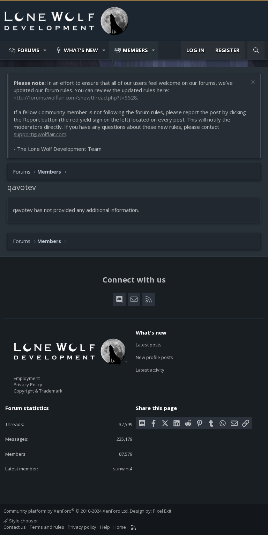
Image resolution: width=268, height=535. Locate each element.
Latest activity (150, 370)
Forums (28, 49)
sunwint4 (122, 469)
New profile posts (154, 357)
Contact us (14, 527)
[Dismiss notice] (252, 83)
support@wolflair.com (40, 134)
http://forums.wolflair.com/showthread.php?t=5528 (75, 97)
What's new (81, 49)
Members (135, 49)
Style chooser (23, 521)
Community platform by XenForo (66, 511)
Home (119, 527)
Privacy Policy (28, 384)
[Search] (256, 50)
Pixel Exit (162, 511)
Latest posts (149, 345)
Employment (27, 378)
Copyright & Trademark (38, 391)
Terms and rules (47, 527)
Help (105, 527)
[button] (45, 50)
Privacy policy (82, 527)
